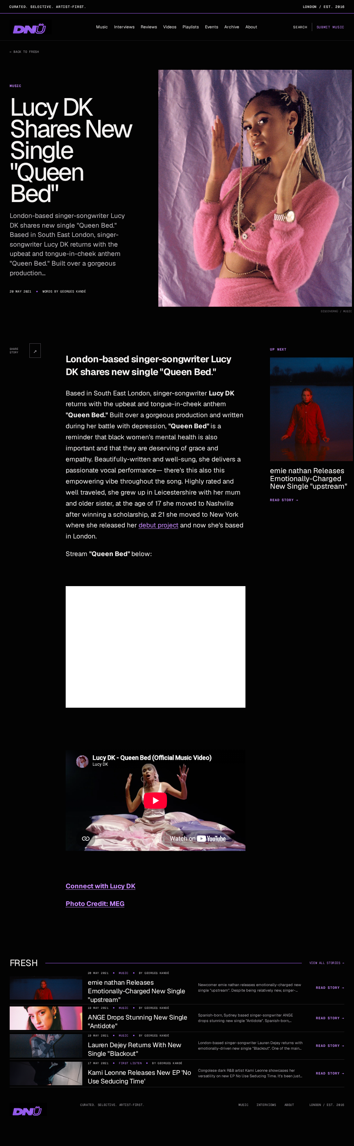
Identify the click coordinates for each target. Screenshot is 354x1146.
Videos (169, 27)
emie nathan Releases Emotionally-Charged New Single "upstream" (136, 991)
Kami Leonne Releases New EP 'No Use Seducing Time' (139, 1077)
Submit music (330, 27)
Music (102, 27)
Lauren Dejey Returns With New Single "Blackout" (134, 1049)
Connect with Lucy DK (101, 886)
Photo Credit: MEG (95, 903)
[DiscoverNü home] (31, 27)
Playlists (191, 27)
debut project (158, 525)
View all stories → (326, 963)
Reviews (149, 27)
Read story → (284, 500)
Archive (231, 27)
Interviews (124, 27)
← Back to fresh (24, 52)
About (251, 27)
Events (211, 27)
